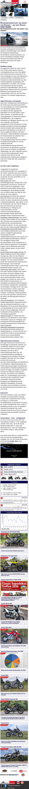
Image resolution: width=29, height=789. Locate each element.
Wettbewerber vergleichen (14, 464)
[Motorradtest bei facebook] (5, 785)
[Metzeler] (13, 776)
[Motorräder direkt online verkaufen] (13, 771)
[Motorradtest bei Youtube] (18, 782)
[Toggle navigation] (25, 2)
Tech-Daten (4, 17)
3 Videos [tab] (4, 19)
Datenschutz (11, 788)
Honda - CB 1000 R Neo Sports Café (13, 471)
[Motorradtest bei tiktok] (1, 785)
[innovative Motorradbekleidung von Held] (4, 771)
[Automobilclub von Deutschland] (23, 771)
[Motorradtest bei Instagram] (22, 782)
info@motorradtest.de (14, 785)
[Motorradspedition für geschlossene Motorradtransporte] (4, 776)
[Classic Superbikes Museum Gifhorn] (23, 776)
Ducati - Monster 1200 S (10, 474)
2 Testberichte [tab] (19, 17)
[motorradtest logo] (7, 782)
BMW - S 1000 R (8, 467)
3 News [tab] (11, 17)
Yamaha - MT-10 (8, 469)
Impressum (3, 788)
